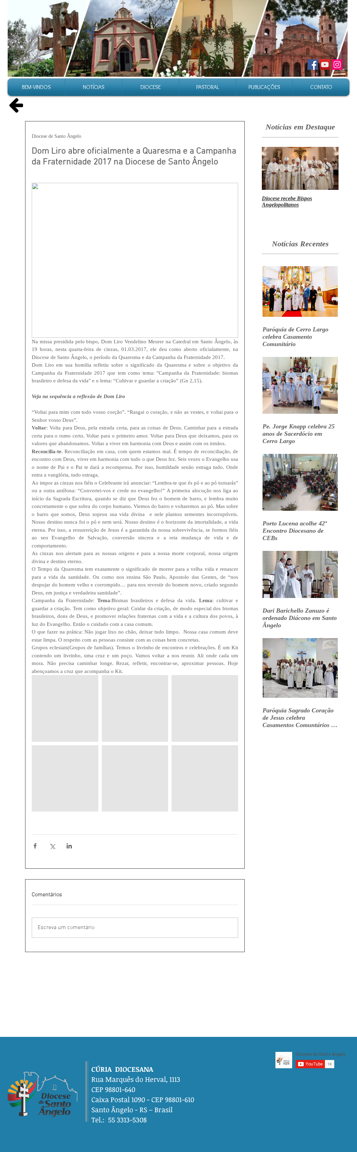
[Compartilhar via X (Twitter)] (52, 846)
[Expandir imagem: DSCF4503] (65, 708)
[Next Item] (327, 168)
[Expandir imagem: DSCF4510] (135, 778)
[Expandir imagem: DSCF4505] (205, 708)
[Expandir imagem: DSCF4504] (135, 708)
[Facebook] (312, 64)
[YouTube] (325, 64)
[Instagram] (337, 64)
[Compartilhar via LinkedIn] (69, 846)
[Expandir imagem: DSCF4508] (65, 778)
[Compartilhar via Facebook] (35, 846)
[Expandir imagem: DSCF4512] (205, 778)
